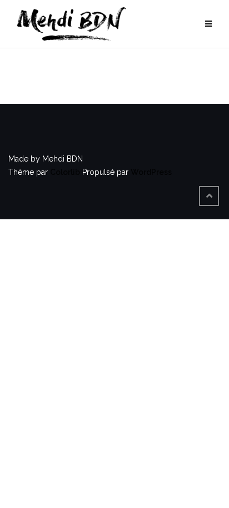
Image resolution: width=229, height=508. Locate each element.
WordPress (151, 172)
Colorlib (65, 172)
